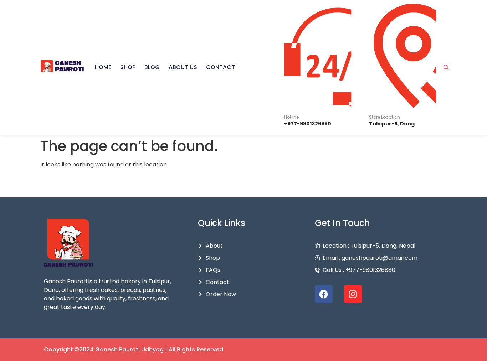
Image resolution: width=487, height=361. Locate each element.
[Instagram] (353, 294)
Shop (127, 67)
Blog (152, 67)
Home (103, 67)
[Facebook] (324, 294)
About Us (183, 67)
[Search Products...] (446, 67)
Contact (220, 67)
